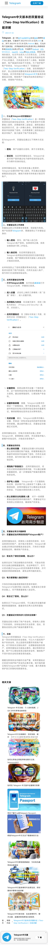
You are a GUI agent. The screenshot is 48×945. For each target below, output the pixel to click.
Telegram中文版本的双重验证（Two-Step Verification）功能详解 (29, 921)
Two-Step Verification (14, 68)
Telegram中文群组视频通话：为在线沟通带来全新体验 (23, 863)
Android (31, 44)
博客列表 (8, 921)
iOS (39, 41)
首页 (3, 921)
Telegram (16, 230)
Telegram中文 (31, 74)
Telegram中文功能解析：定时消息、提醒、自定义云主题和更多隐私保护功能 (23, 736)
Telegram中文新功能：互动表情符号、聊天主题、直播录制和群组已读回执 (23, 915)
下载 (40, 937)
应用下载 (37, 3)
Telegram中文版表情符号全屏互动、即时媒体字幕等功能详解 (23, 889)
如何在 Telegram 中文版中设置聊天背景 (23, 785)
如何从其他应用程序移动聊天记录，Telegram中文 (21, 761)
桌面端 (37, 283)
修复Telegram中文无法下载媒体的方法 (23, 835)
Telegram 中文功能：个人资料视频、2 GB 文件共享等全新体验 (22, 709)
